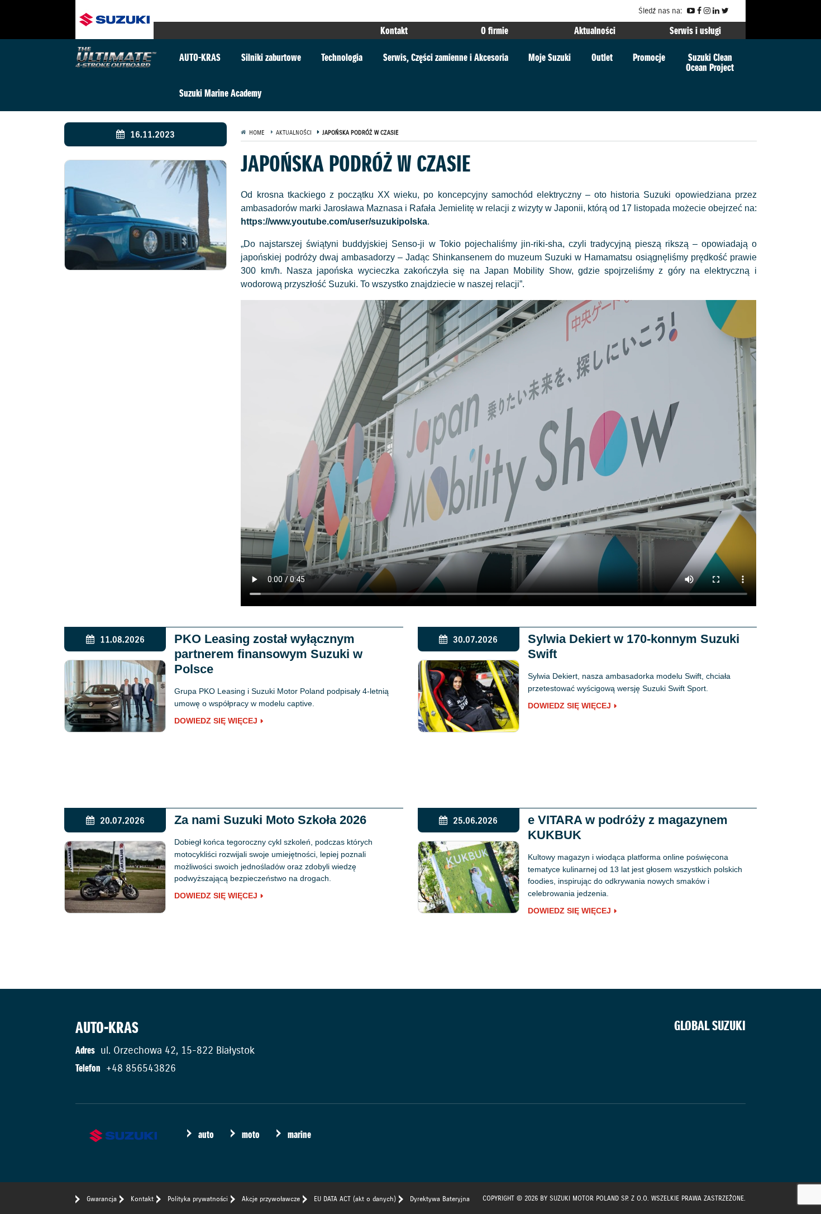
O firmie (494, 30)
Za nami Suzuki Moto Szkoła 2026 (270, 820)
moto (251, 1134)
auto (206, 1134)
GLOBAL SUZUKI (710, 1025)
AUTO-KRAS (200, 57)
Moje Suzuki (549, 57)
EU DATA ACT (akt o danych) (355, 1198)
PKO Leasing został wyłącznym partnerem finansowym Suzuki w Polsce (268, 654)
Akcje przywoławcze (271, 1198)
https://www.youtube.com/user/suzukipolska (334, 221)
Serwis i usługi (695, 30)
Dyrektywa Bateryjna (440, 1198)
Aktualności (594, 30)
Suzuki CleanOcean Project (710, 62)
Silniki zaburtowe (271, 57)
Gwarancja (102, 1198)
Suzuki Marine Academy (220, 93)
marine (299, 1134)
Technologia (341, 57)
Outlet (602, 57)
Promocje (649, 57)
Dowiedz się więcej (215, 721)
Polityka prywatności (198, 1198)
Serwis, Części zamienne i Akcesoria (445, 57)
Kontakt (394, 30)
